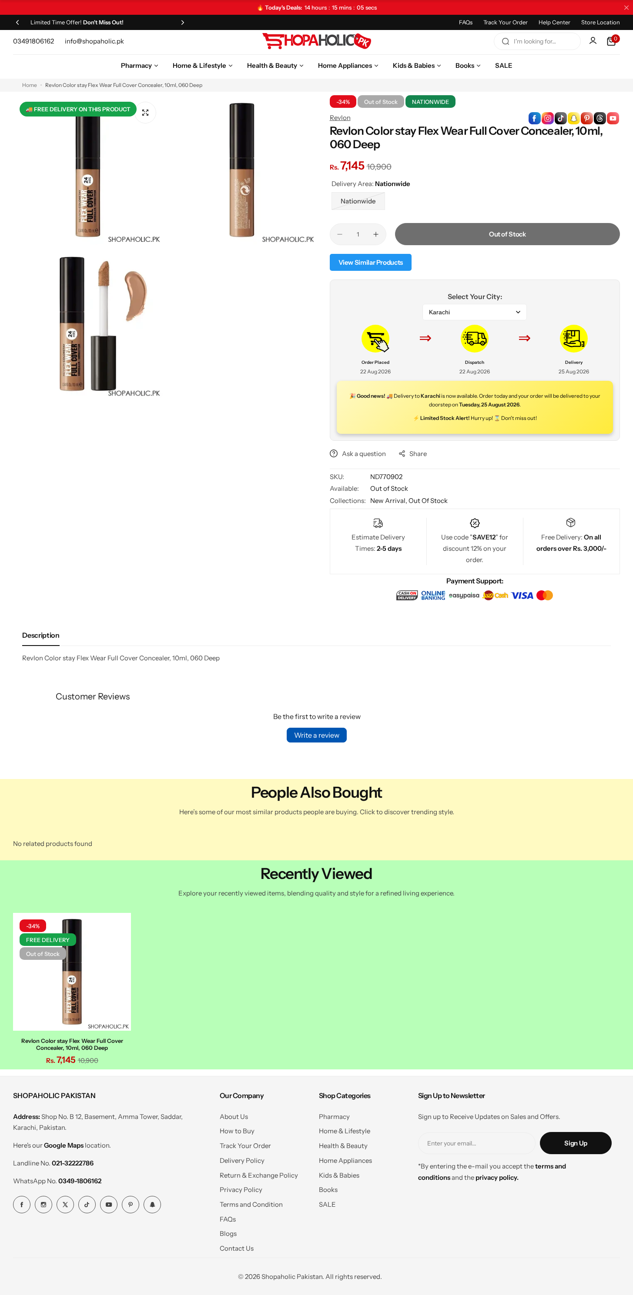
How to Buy (237, 1131)
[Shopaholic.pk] (316, 41)
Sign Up (575, 1143)
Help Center (554, 22)
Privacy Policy (241, 1189)
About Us (234, 1116)
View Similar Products (370, 262)
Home (29, 85)
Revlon (340, 117)
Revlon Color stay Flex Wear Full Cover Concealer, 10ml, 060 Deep (72, 1044)
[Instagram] (43, 1204)
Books (328, 1189)
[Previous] (17, 22)
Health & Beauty (343, 1146)
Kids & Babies (339, 1175)
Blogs (228, 1233)
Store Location (600, 22)
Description (40, 635)
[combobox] (537, 41)
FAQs (465, 22)
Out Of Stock (428, 500)
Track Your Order (505, 22)
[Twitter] (65, 1204)
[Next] (182, 22)
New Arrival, (389, 500)
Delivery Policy (242, 1160)
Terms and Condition (251, 1204)
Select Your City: (475, 296)
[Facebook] (21, 1204)
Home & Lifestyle (344, 1131)
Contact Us (237, 1248)
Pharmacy (334, 1116)
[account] (594, 41)
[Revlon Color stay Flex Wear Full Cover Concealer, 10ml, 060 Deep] (72, 972)
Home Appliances (345, 1160)
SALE (327, 1204)
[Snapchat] (152, 1204)
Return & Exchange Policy (259, 1175)
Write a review (316, 735)
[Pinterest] (130, 1204)
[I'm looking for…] (505, 41)
